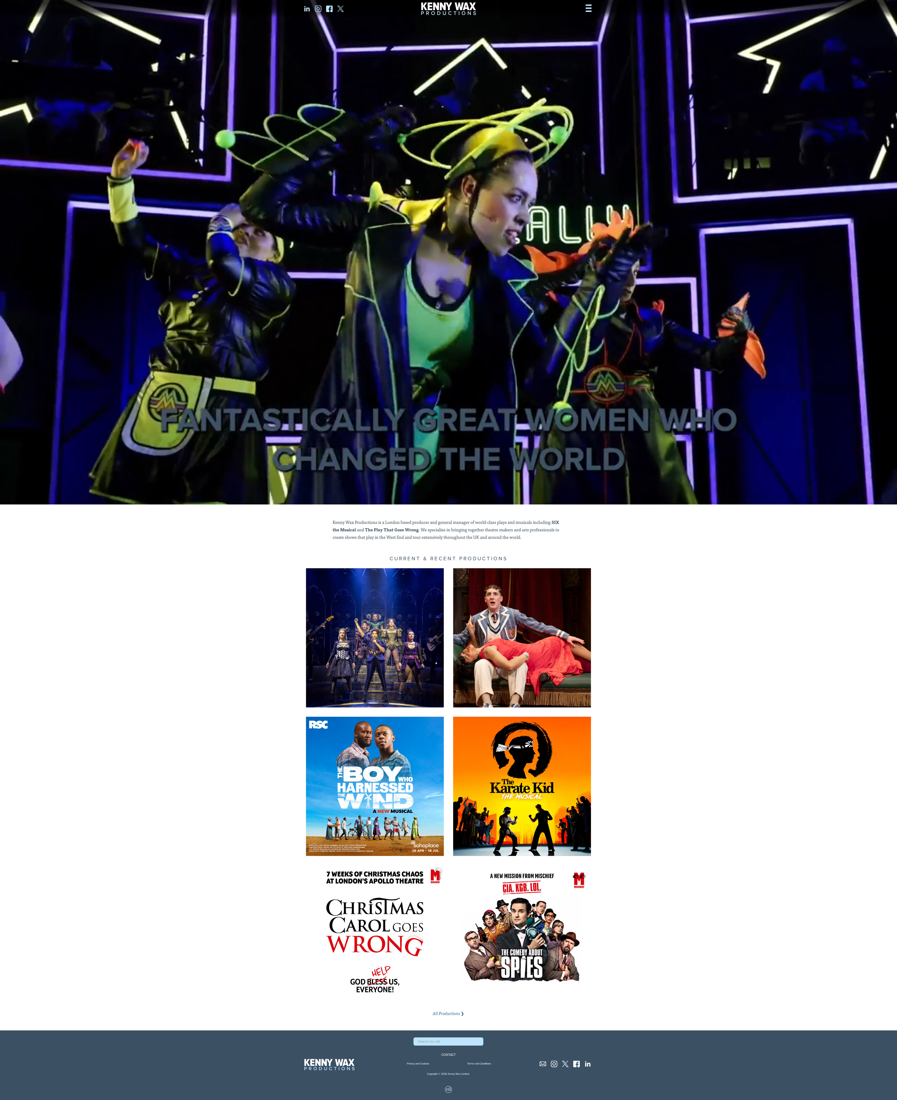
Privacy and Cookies (418, 1063)
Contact (448, 1055)
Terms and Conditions (479, 1063)
